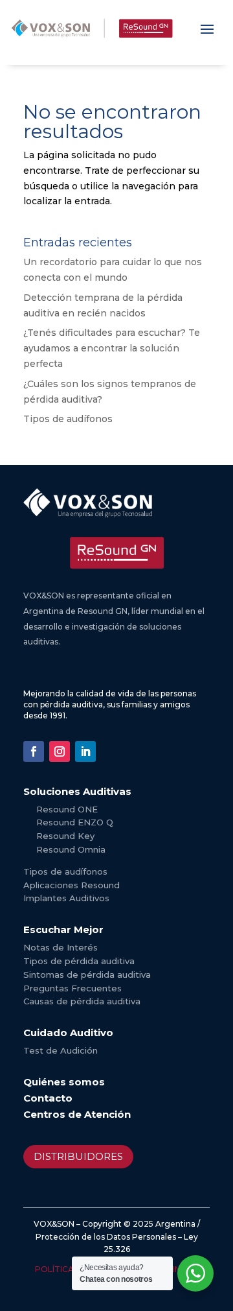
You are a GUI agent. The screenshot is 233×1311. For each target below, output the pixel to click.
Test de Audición (60, 1050)
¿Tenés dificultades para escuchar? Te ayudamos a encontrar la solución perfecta (111, 348)
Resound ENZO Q (74, 822)
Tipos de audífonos (68, 419)
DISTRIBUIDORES (78, 1156)
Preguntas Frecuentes (72, 988)
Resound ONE (67, 809)
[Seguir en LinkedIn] (85, 751)
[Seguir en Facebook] (33, 751)
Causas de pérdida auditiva (81, 1001)
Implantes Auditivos (66, 898)
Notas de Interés (60, 947)
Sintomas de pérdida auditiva (87, 974)
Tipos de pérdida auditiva (79, 961)
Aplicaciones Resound (71, 885)
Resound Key (65, 836)
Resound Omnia (70, 849)
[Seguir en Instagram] (59, 751)
